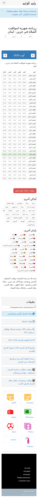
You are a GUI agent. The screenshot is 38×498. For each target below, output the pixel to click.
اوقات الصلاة (27, 321)
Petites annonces (23, 478)
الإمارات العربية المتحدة (10, 245)
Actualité (29, 403)
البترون (15, 221)
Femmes (30, 446)
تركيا (22, 267)
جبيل (23, 210)
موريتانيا (20, 238)
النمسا (31, 267)
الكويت (31, 252)
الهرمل (22, 221)
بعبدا (27, 217)
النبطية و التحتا (18, 217)
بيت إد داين (15, 214)
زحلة (27, 203)
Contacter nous (24, 481)
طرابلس (19, 203)
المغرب (30, 238)
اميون (8, 217)
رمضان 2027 (29, 332)
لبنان (22, 242)
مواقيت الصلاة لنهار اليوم (25, 191)
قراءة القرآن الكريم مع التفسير (20, 314)
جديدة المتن (31, 221)
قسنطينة (31, 373)
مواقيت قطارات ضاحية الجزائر (20, 370)
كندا (14, 267)
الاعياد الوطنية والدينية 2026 (24, 340)
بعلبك (33, 217)
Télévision (29, 417)
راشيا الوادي (31, 225)
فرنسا (21, 256)
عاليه (7, 221)
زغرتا (33, 203)
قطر (13, 249)
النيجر (13, 252)
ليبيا (13, 235)
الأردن (14, 242)
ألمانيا (12, 263)
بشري (33, 214)
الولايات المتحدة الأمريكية (25, 270)
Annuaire (26, 474)
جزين (17, 210)
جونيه (7, 207)
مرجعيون (14, 207)
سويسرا (21, 260)
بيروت (7, 214)
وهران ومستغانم (19, 373)
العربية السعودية (28, 245)
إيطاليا (21, 263)
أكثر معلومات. (17, 14)
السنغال (30, 256)
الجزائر (31, 235)
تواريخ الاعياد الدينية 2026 (25, 348)
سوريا (31, 242)
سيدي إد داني (31, 207)
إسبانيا (12, 260)
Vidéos (30, 432)
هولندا (31, 260)
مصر (11, 238)
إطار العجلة (10, 203)
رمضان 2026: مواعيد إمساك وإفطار (18, 329)
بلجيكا (12, 256)
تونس (22, 235)
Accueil (27, 468)
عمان (31, 249)
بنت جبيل (25, 214)
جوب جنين (32, 210)
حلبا (4, 210)
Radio (13, 417)
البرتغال (30, 263)
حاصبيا (10, 210)
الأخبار (13, 403)
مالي (22, 252)
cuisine (13, 440)
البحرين (22, 249)
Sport (14, 432)
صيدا (22, 207)
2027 (10, 340)
